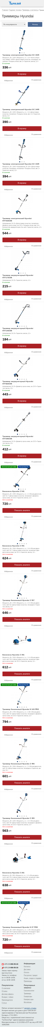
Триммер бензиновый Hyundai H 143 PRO (20, 709)
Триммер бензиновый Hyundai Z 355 (18, 818)
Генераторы (28, 996)
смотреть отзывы (30, 1008)
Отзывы (4, 991)
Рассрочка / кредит (31, 975)
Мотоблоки (27, 1002)
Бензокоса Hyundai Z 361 (13, 655)
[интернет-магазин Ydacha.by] (15, 3)
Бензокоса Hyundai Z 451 (13, 546)
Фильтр (35, 24)
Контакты (27, 966)
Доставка (27, 969)
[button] (4, 3)
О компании (6, 988)
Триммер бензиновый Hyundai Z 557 (18, 600)
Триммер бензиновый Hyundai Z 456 (18, 764)
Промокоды (28, 981)
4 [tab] (25, 273)
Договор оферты (7, 994)
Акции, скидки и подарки (32, 978)
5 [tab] (26, 326)
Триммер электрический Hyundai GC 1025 (20, 55)
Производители (7, 1000)
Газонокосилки (29, 990)
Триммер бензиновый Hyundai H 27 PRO (20, 927)
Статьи (4, 1003)
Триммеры (27, 993)
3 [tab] (24, 52)
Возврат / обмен (7, 997)
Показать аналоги (22, 510)
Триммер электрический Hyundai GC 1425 (20, 164)
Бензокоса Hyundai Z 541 (13, 491)
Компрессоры (28, 999)
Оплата (26, 972)
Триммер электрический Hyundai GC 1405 (20, 109)
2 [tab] (21, 52)
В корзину (22, 74)
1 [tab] (19, 52)
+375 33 (11, 964)
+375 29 (11, 968)
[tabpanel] (22, 40)
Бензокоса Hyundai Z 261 (13, 873)
